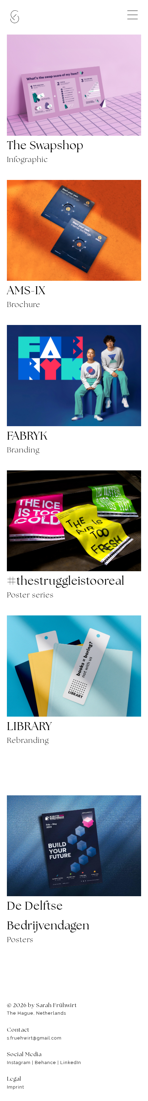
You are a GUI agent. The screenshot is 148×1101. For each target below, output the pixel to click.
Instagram (19, 1062)
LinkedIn (70, 1062)
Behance (45, 1062)
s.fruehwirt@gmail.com (34, 1038)
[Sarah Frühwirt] (14, 17)
